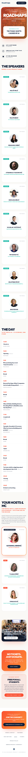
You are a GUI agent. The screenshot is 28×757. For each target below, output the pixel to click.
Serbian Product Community (14, 744)
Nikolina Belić (6, 409)
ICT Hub (8, 56)
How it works (14, 666)
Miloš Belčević (6, 432)
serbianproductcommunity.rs (13, 724)
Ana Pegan (5, 355)
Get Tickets (21, 2)
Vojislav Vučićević (7, 387)
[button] (14, 353)
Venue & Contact (10, 732)
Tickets (22, 736)
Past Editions (8, 736)
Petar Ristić (6, 366)
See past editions (11, 637)
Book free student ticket (14, 695)
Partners (20, 732)
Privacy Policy (14, 740)
